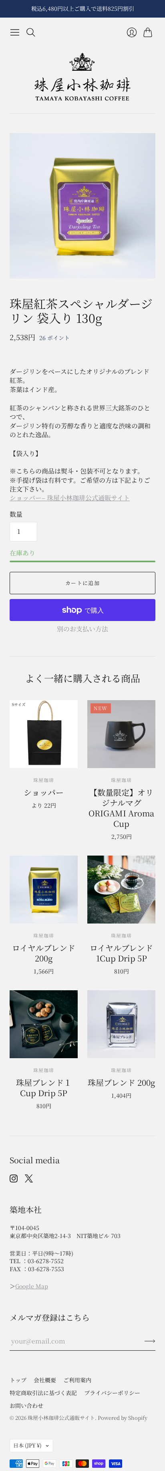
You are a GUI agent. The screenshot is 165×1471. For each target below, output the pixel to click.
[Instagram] (14, 1179)
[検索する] (30, 32)
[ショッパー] (44, 734)
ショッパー (44, 792)
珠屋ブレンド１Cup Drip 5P (44, 1088)
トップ (18, 1380)
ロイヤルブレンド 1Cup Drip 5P (121, 953)
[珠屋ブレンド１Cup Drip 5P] (44, 1024)
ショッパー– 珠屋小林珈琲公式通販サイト (70, 497)
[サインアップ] (150, 1341)
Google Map (31, 1286)
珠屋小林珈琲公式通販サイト (61, 1417)
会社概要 (45, 1380)
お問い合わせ (26, 1405)
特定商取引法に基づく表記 (43, 1393)
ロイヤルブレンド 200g (43, 953)
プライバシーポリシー (112, 1393)
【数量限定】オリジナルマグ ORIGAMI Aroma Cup (121, 807)
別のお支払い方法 (82, 628)
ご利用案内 (77, 1380)
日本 (27, 1445)
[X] (29, 1179)
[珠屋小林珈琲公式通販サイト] (82, 77)
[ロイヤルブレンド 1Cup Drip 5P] (121, 890)
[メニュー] (14, 32)
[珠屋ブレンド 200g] (121, 1024)
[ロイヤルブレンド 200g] (44, 890)
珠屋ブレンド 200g (121, 1082)
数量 (16, 514)
